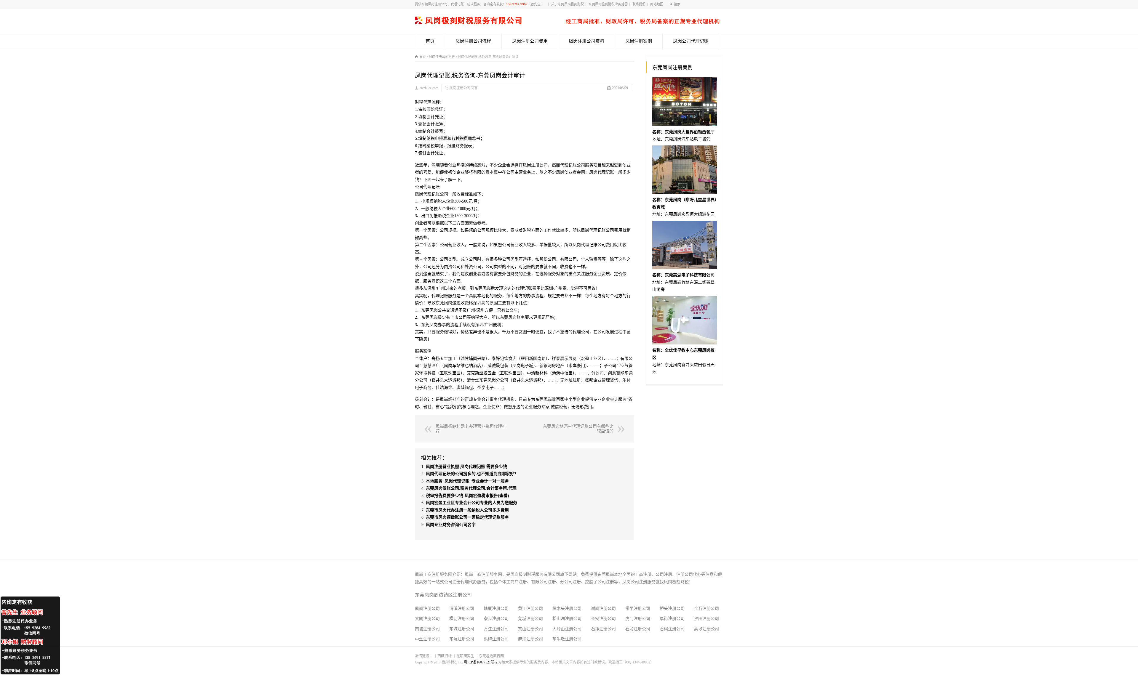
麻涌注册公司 (530, 639)
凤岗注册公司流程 (473, 41)
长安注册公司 (603, 618)
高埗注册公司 (706, 629)
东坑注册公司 (461, 639)
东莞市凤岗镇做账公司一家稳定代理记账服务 (467, 517)
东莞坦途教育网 (491, 656)
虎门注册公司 (637, 618)
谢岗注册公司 (603, 608)
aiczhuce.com (429, 88)
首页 (430, 41)
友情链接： (424, 656)
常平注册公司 (637, 608)
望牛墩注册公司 (566, 639)
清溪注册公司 (461, 608)
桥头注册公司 (672, 608)
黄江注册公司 (530, 608)
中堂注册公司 (427, 639)
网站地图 (657, 4)
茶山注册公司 (530, 629)
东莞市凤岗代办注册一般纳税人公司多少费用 (467, 510)
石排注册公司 (603, 629)
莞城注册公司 (530, 618)
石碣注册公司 (672, 629)
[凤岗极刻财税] (567, 22)
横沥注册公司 (461, 618)
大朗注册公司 (427, 618)
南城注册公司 (427, 629)
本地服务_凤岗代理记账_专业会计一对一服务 (467, 481)
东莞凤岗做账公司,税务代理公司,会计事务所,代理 (471, 488)
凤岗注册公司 (427, 608)
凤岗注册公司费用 (530, 41)
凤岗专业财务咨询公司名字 (451, 524)
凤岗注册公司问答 (463, 88)
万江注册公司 (496, 629)
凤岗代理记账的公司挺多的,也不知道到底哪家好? (471, 474)
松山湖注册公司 (566, 618)
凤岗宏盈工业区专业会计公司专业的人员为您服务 (471, 503)
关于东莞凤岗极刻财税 (567, 4)
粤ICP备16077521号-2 (480, 662)
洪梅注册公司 (496, 639)
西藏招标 (444, 656)
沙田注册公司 (706, 618)
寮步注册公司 (496, 618)
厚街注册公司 (672, 618)
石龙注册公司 (637, 629)
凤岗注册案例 (638, 41)
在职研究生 (465, 656)
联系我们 (638, 4)
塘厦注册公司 (496, 608)
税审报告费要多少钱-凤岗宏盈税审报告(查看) (467, 495)
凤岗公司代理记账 (691, 41)
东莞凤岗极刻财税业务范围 (608, 4)
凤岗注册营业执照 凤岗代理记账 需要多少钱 (466, 466)
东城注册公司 (461, 629)
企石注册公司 (706, 608)
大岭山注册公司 (566, 629)
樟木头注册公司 (566, 608)
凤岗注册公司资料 (586, 41)
